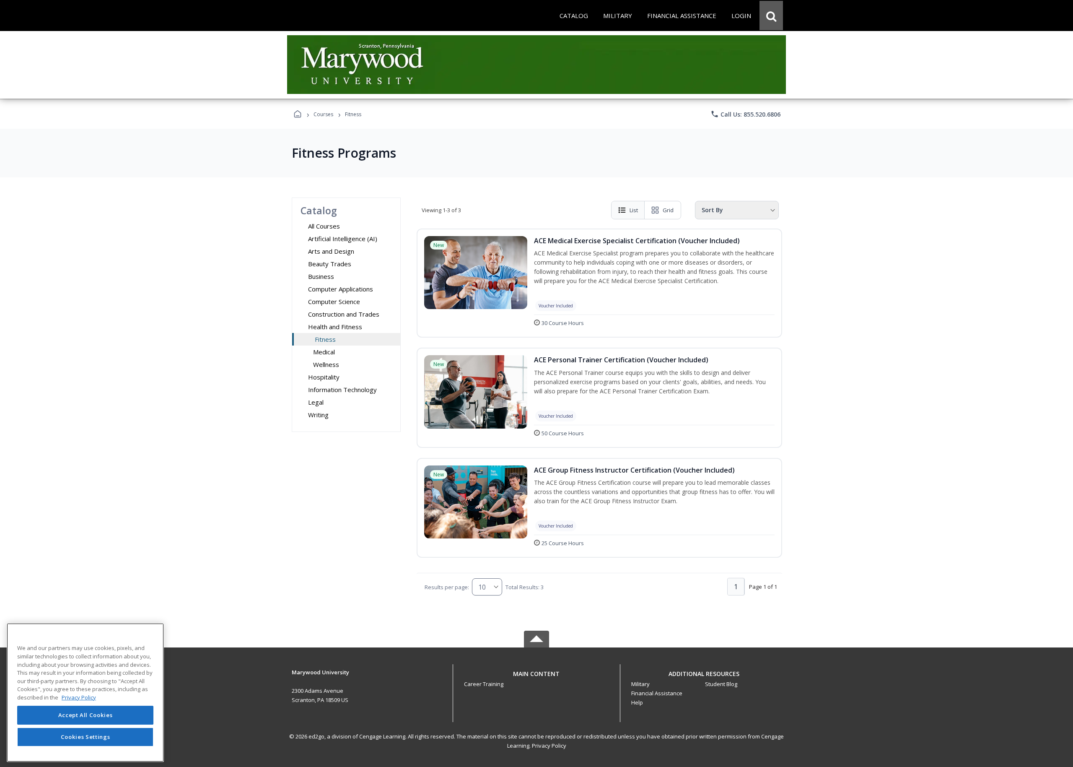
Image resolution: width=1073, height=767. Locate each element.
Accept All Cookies (85, 715)
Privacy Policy (549, 745)
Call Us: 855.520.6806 (745, 114)
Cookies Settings (85, 737)
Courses (323, 114)
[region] (85, 692)
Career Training (483, 684)
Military (640, 684)
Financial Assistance (656, 693)
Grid (668, 210)
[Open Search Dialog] (771, 15)
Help (637, 702)
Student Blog (721, 684)
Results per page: (447, 587)
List (634, 210)
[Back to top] (536, 678)
